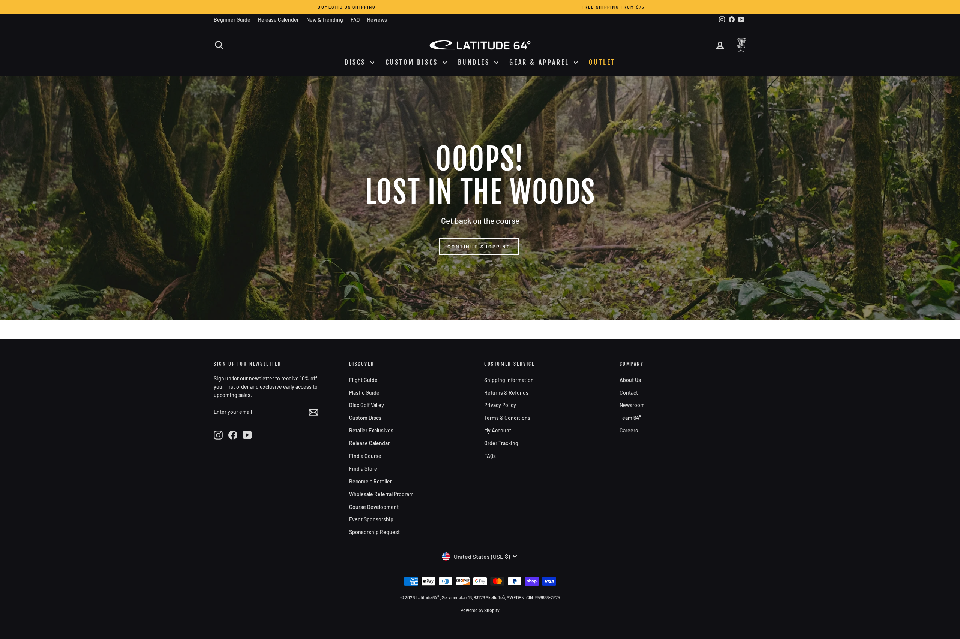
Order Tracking (501, 443)
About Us (630, 380)
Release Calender (278, 19)
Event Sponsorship (371, 519)
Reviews (377, 19)
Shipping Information (509, 380)
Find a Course (365, 456)
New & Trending (324, 19)
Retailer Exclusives (371, 430)
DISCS (357, 62)
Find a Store (363, 468)
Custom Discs (365, 418)
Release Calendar (369, 443)
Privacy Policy (500, 405)
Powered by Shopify (480, 610)
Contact (629, 392)
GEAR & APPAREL (540, 62)
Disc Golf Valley (366, 405)
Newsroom (632, 405)
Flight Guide (363, 380)
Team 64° (630, 418)
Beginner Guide (232, 19)
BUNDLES (475, 62)
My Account (497, 430)
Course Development (374, 507)
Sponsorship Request (374, 532)
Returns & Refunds (506, 392)
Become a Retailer (370, 481)
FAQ (355, 19)
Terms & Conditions (507, 418)
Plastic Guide (364, 392)
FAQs (490, 456)
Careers (629, 430)
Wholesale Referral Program (381, 494)
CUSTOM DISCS (413, 62)
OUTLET (602, 62)
